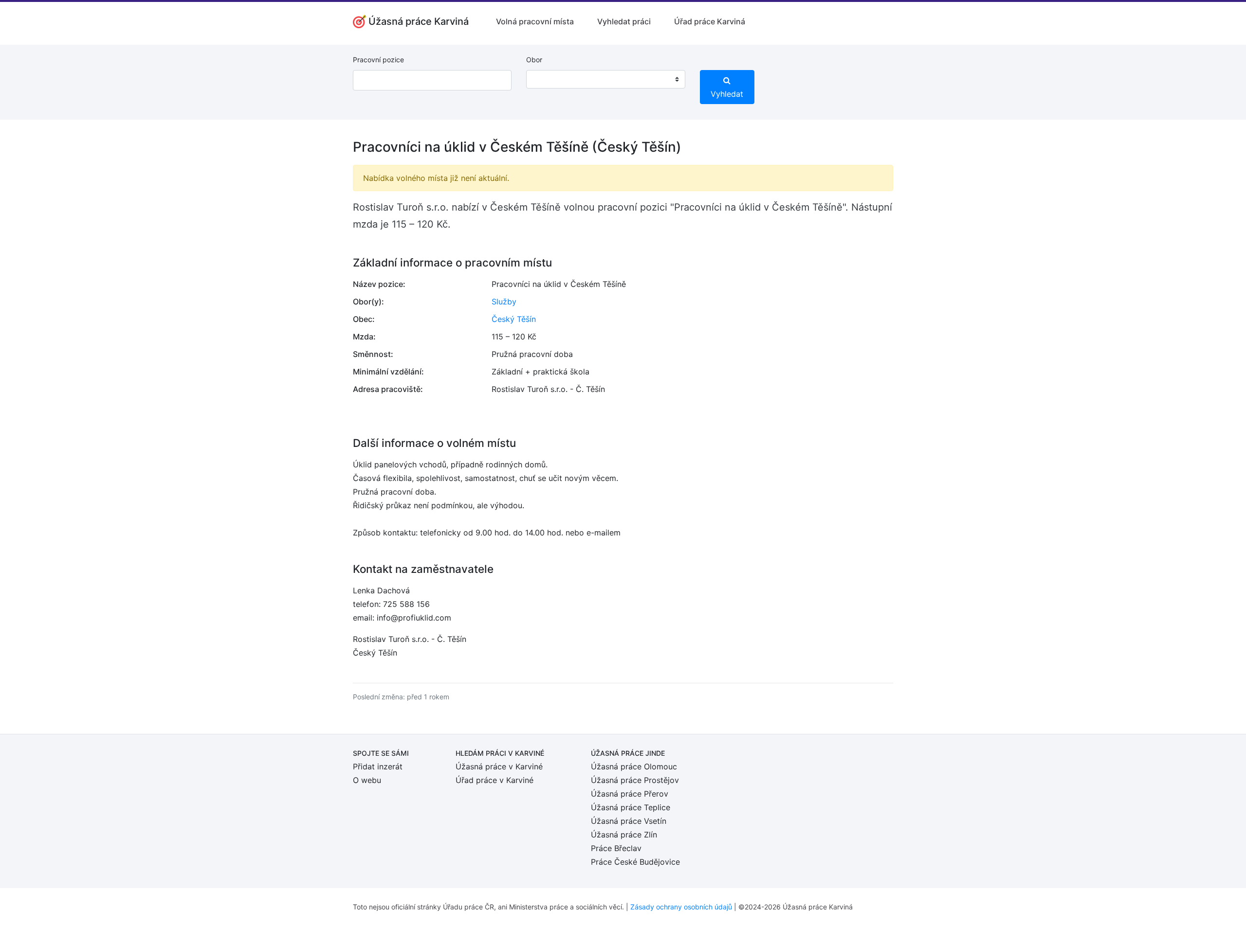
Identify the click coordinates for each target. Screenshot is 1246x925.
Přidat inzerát (378, 766)
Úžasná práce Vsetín (628, 821)
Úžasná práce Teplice (630, 807)
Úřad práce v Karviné (494, 780)
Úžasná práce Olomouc (634, 766)
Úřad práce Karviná (709, 21)
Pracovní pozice (378, 59)
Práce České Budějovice (635, 862)
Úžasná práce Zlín (624, 834)
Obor (534, 59)
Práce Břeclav (616, 848)
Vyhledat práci (624, 21)
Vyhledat (727, 94)
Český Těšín (514, 319)
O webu (367, 780)
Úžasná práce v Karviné (499, 766)
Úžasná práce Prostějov (635, 780)
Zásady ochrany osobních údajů (681, 907)
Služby (504, 301)
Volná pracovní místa (535, 21)
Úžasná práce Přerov (629, 794)
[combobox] (605, 79)
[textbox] (546, 79)
